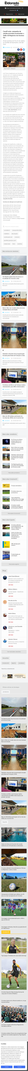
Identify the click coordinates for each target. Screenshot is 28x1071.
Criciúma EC (5, 663)
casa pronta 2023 (16, 230)
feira (14, 243)
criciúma (17, 237)
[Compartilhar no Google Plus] (21, 49)
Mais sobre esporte (14, 564)
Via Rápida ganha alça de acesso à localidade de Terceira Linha (13, 277)
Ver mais (10, 584)
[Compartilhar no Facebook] (18, 49)
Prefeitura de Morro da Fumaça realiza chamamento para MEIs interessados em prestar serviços (14, 386)
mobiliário (6, 233)
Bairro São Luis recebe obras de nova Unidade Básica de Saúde (14, 308)
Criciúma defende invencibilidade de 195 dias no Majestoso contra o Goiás (17, 527)
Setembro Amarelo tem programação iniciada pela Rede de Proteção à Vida (14, 354)
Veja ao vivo (21, 14)
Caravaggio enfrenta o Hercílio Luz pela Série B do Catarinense (13, 927)
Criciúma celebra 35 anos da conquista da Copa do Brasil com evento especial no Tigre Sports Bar (14, 1035)
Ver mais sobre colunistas (14, 651)
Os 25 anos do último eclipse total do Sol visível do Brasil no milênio (16, 442)
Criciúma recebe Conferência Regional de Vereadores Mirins (17, 507)
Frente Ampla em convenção (15, 555)
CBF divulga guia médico (15, 544)
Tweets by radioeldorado (7, 668)
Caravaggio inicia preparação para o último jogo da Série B (12, 919)
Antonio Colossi (12, 639)
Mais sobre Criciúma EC (14, 513)
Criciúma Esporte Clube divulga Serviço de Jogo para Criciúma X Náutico (12, 992)
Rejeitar (19, 1066)
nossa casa (7, 243)
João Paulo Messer (13, 576)
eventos (20, 243)
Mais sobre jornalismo (14, 472)
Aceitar (7, 1066)
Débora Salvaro (12, 589)
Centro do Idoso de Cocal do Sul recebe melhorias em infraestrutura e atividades (16, 535)
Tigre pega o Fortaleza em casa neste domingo (13, 955)
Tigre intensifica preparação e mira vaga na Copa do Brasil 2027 (17, 499)
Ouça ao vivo (9, 14)
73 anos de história (16, 485)
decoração (15, 233)
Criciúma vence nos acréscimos (16, 492)
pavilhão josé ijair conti (10, 240)
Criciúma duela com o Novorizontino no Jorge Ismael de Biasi (13, 1001)
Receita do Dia (12, 600)
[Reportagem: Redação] (14, 59)
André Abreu (12, 613)
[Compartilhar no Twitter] (24, 49)
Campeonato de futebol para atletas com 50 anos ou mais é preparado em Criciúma (12, 895)
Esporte (14, 663)
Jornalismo (6, 47)
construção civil (8, 237)
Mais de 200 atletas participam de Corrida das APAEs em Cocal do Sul (13, 417)
